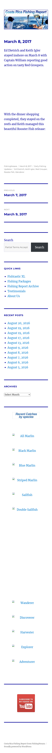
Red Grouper (41, 169)
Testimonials (16, 291)
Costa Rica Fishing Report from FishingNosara (24, 743)
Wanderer (19, 172)
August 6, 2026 (17, 362)
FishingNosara (10, 166)
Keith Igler (30, 169)
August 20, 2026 (18, 323)
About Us (13, 296)
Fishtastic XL (16, 276)
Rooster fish (9, 172)
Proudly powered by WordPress (17, 746)
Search (8, 240)
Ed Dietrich (19, 169)
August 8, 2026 (17, 352)
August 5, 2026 (17, 367)
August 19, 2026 (18, 328)
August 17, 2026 (18, 338)
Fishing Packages (19, 281)
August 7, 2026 (17, 357)
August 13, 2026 (18, 343)
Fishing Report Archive (23, 286)
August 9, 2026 (17, 347)
